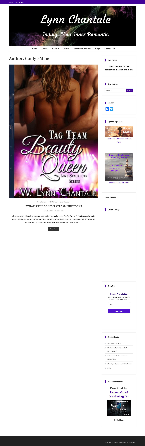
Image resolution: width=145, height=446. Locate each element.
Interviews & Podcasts (82, 49)
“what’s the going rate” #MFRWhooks (53, 206)
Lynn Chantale (64, 202)
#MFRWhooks (53, 202)
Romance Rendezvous (119, 183)
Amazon (44, 49)
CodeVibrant (132, 442)
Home (34, 49)
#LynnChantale (41, 202)
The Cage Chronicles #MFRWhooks (119, 364)
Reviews (66, 49)
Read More (53, 229)
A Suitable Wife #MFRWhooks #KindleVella (117, 357)
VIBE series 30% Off (114, 343)
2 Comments (59, 211)
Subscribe (119, 311)
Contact (108, 49)
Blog (97, 49)
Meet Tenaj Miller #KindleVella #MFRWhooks (117, 349)
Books (54, 49)
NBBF (109, 368)
